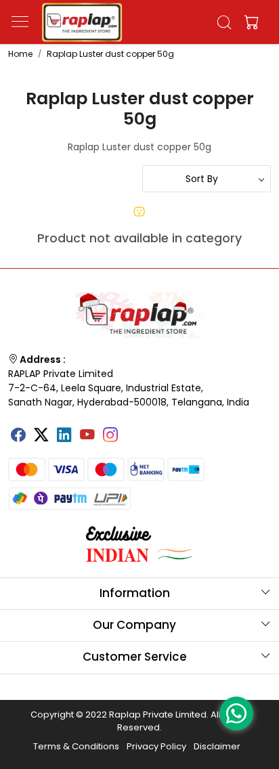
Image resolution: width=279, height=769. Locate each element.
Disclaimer (217, 746)
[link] (224, 22)
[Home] (82, 22)
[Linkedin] (64, 436)
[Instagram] (110, 436)
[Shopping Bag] (248, 22)
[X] (41, 436)
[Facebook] (18, 436)
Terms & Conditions (76, 746)
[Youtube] (87, 436)
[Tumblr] (133, 430)
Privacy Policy (156, 746)
